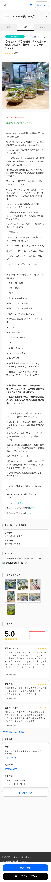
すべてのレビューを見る (14, 732)
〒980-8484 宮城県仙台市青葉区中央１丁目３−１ (24, 559)
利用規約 (6, 857)
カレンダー (42, 27)
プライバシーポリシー (23, 857)
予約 (25, 27)
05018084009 (11, 769)
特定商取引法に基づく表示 (14, 861)
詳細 (8, 27)
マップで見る (11, 758)
